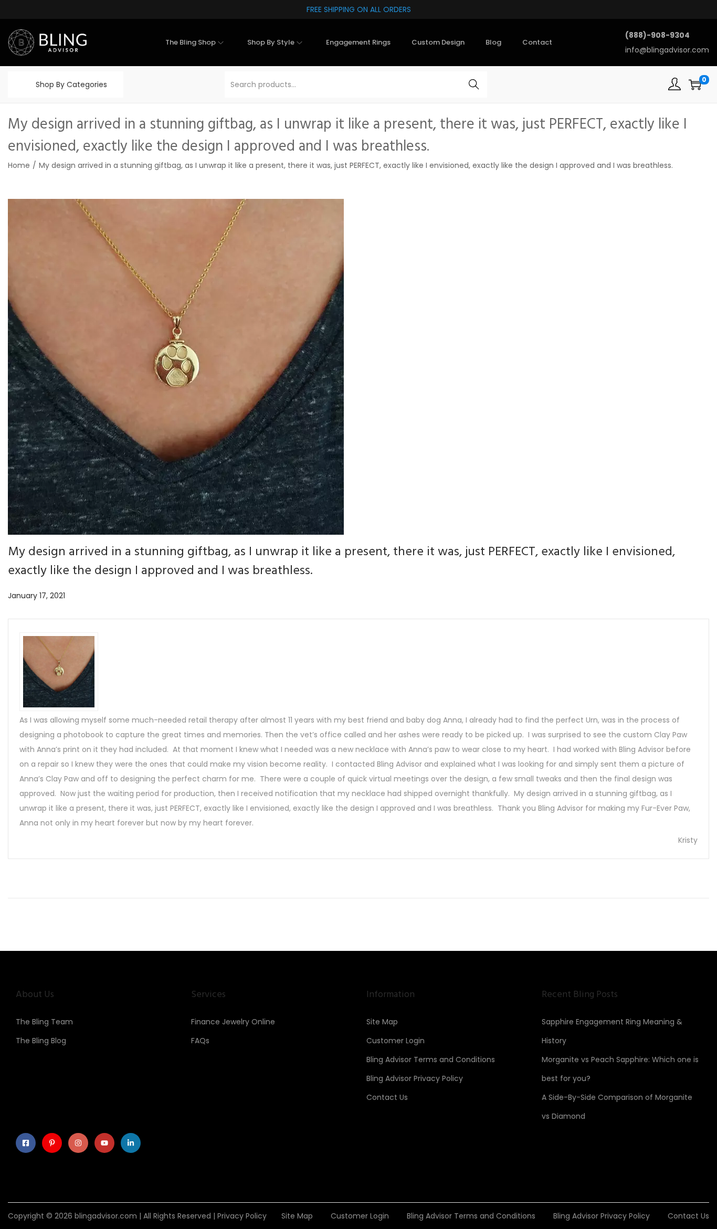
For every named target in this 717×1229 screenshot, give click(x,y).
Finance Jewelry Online (233, 1021)
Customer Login (395, 1040)
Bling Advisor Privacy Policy (414, 1078)
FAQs (200, 1040)
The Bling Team (44, 1021)
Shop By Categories (71, 84)
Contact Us (387, 1097)
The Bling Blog (41, 1040)
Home (19, 165)
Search (474, 84)
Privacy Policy (242, 1216)
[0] (695, 84)
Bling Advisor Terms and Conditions (430, 1059)
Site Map (382, 1021)
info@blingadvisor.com (667, 50)
